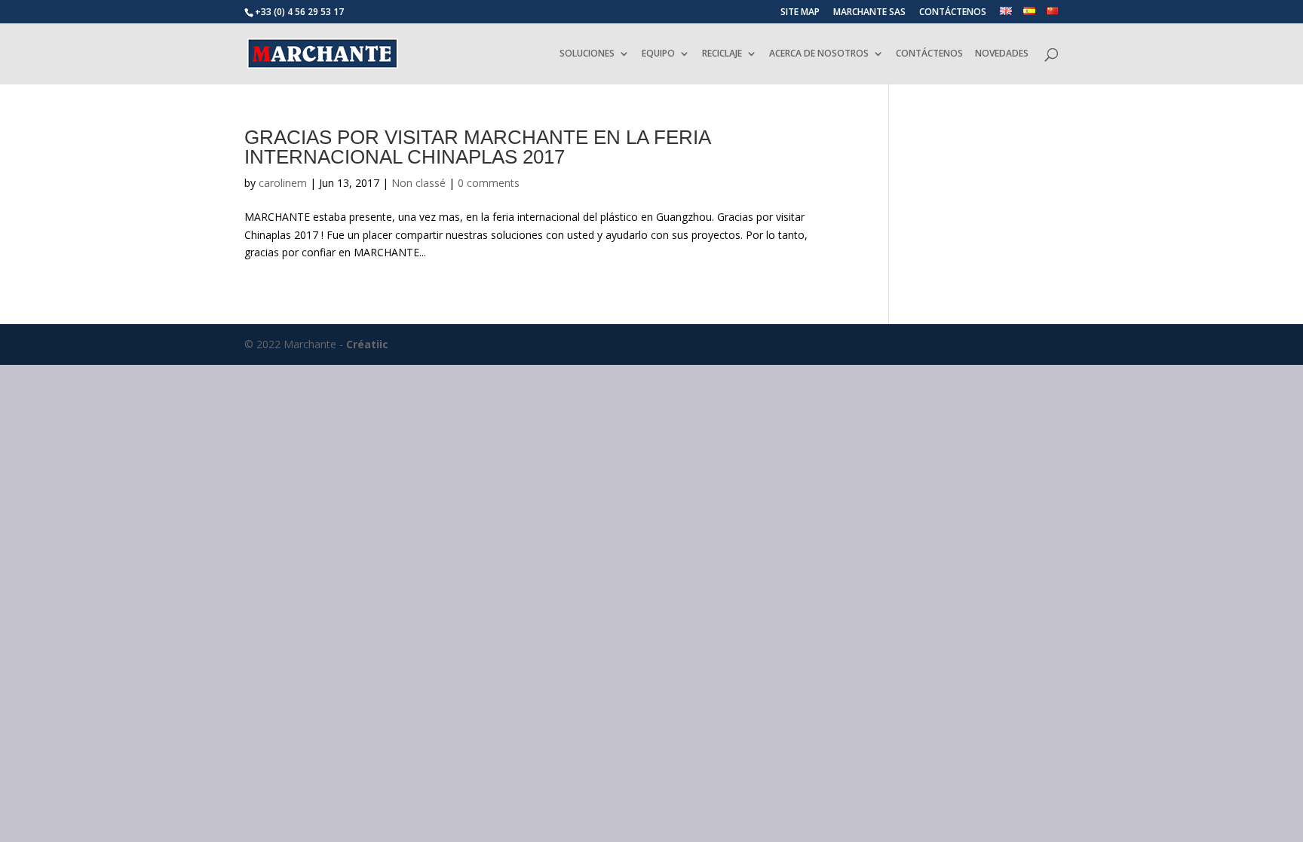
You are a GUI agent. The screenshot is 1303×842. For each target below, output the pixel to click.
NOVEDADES (1002, 54)
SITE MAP (800, 13)
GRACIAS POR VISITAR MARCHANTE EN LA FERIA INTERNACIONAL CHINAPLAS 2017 (477, 147)
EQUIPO (658, 54)
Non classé (418, 183)
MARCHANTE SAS (869, 13)
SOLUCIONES (587, 54)
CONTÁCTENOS (952, 13)
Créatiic (367, 344)
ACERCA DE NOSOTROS (819, 54)
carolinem (283, 183)
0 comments (489, 183)
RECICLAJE (722, 54)
